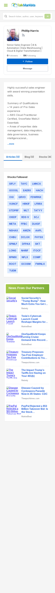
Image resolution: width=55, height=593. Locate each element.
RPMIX (13, 257)
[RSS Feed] (23, 35)
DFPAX (26, 243)
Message (27, 68)
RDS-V (25, 217)
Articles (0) (13, 156)
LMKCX (36, 183)
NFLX (25, 257)
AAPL (38, 230)
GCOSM (26, 263)
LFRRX (38, 203)
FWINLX (40, 263)
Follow (28, 61)
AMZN (26, 230)
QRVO (22, 197)
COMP (36, 257)
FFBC (24, 223)
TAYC (24, 183)
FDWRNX (36, 197)
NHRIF (24, 250)
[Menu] (5, 5)
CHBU (12, 237)
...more (10, 144)
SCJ (36, 217)
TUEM (12, 270)
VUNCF (13, 203)
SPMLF (13, 243)
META (12, 223)
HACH (39, 190)
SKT (37, 243)
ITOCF (37, 250)
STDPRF (14, 210)
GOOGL (13, 190)
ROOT (12, 263)
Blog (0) (29, 156)
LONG (12, 250)
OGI (11, 197)
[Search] (47, 16)
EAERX (27, 190)
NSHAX (13, 230)
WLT (26, 210)
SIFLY (12, 183)
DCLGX (25, 237)
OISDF (12, 217)
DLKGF (36, 223)
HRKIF (26, 203)
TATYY (38, 210)
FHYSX (39, 237)
